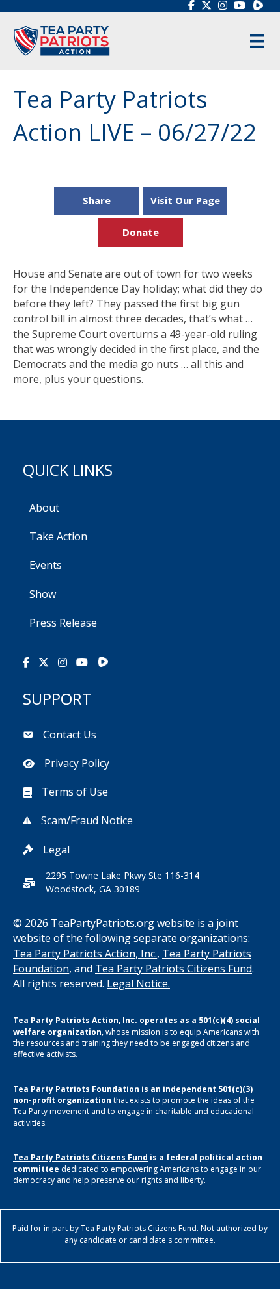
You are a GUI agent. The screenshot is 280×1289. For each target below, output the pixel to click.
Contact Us (69, 734)
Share (97, 200)
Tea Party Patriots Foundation (76, 1089)
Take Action (58, 536)
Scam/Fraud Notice (87, 820)
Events (45, 565)
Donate (140, 232)
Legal (56, 849)
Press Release (63, 623)
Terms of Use (75, 792)
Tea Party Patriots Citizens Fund (173, 968)
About (44, 508)
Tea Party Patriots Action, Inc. (85, 953)
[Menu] (257, 41)
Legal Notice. (138, 983)
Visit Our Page (185, 200)
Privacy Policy (76, 763)
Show (42, 594)
